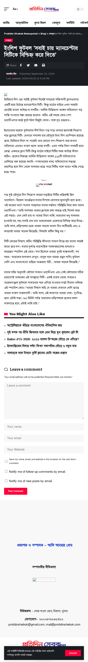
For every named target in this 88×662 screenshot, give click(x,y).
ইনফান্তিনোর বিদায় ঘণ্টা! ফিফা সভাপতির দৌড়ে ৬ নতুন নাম (42, 346)
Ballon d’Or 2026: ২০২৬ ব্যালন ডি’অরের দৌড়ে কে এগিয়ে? (43, 339)
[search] (69, 9)
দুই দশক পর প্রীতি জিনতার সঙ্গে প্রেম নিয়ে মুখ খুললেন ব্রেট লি (42, 332)
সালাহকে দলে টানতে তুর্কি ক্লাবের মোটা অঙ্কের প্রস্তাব (37, 353)
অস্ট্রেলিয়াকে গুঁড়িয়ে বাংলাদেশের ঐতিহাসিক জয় (34, 325)
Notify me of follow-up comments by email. (37, 472)
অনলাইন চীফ (11, 73)
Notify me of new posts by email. (30, 481)
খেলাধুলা (8, 40)
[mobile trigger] (7, 9)
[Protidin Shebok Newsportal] (44, 9)
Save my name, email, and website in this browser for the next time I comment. (42, 461)
